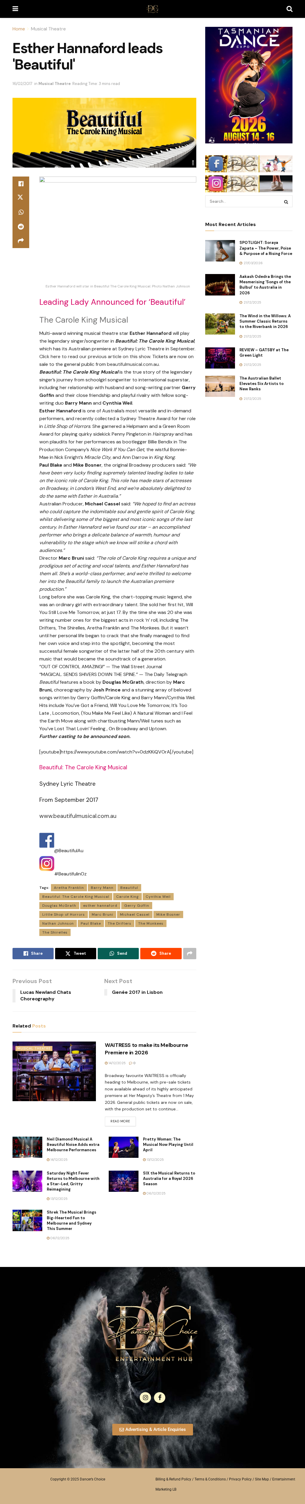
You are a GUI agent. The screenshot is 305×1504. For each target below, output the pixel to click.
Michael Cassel (135, 914)
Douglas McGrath (59, 905)
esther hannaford (100, 905)
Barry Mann (102, 887)
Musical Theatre (48, 29)
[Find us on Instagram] (145, 1397)
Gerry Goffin (136, 905)
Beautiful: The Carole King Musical (75, 896)
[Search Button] (289, 9)
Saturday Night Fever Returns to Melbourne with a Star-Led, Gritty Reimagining (73, 1181)
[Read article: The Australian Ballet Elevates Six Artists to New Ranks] (220, 386)
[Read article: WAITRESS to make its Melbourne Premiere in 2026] (54, 1071)
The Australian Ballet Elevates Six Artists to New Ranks (261, 384)
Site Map (262, 1479)
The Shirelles (55, 932)
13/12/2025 (155, 1160)
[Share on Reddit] (21, 226)
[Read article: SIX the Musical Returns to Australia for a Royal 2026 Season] (124, 1181)
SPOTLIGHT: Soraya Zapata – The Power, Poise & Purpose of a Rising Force (265, 248)
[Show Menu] (15, 9)
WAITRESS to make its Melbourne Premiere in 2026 (146, 1049)
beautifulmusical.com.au (133, 364)
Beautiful (129, 887)
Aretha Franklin (69, 887)
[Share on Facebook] (21, 184)
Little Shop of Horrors (63, 914)
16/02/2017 (22, 83)
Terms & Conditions (210, 1479)
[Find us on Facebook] (159, 1397)
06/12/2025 (156, 1193)
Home (19, 29)
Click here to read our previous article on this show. (95, 356)
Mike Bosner (168, 914)
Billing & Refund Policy (173, 1479)
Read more (123, 1120)
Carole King (127, 896)
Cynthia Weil (158, 896)
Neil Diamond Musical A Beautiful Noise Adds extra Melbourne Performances (73, 1144)
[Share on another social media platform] (21, 241)
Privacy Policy (240, 1479)
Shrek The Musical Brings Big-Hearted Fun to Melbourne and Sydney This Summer (71, 1220)
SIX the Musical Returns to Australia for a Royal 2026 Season (169, 1178)
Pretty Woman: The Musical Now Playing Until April (168, 1144)
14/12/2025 (117, 1063)
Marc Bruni (102, 914)
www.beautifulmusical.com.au (77, 816)
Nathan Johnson (58, 923)
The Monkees (151, 923)
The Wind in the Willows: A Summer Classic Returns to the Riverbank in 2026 (265, 321)
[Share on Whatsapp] (21, 212)
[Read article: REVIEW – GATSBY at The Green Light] (220, 358)
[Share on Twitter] (21, 198)
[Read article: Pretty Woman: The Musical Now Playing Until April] (124, 1147)
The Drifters (119, 923)
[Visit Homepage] (152, 9)
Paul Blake (91, 923)
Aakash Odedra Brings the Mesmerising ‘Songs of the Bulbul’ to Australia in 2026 (265, 284)
